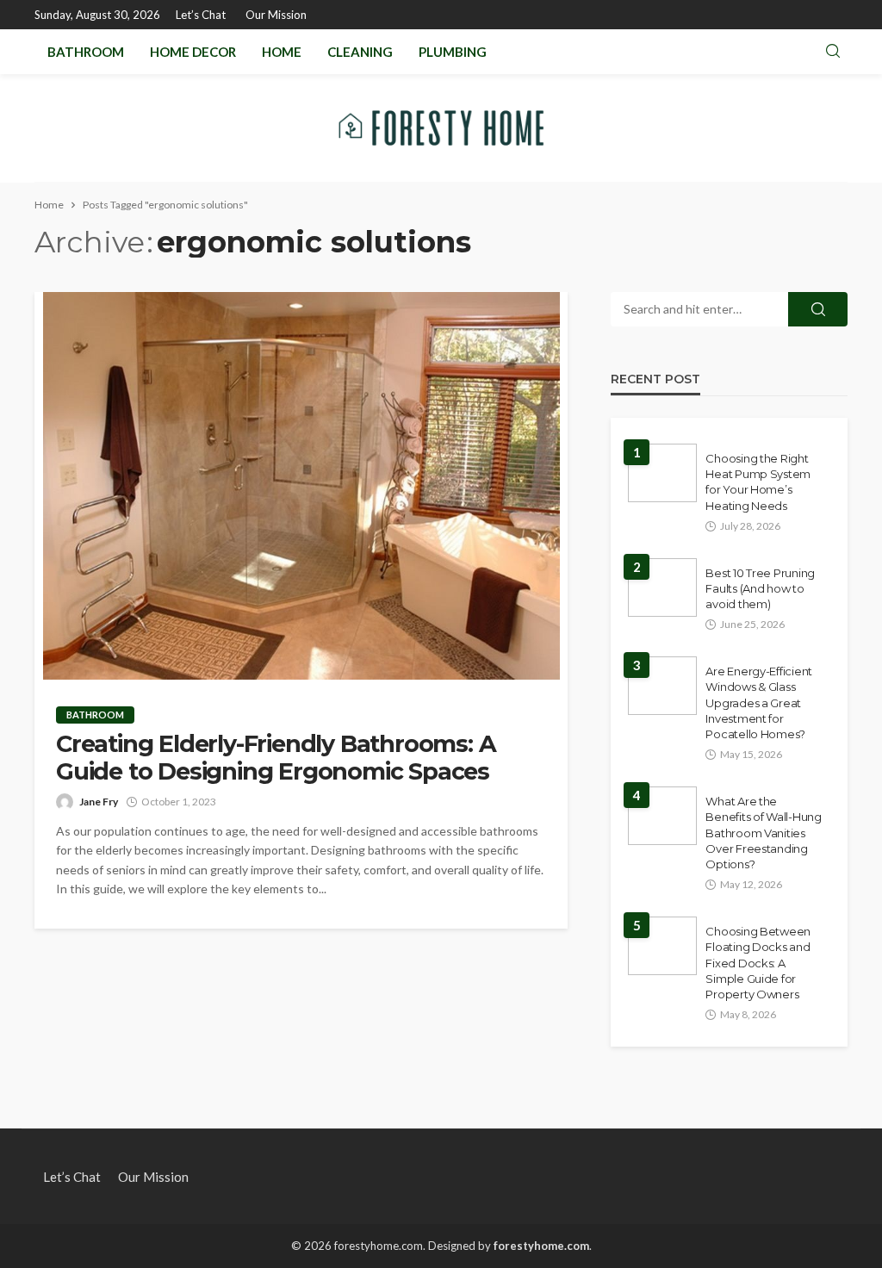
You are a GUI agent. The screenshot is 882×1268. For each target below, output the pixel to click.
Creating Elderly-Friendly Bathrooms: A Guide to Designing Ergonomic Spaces (275, 758)
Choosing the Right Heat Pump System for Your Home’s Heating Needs (758, 482)
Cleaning (360, 51)
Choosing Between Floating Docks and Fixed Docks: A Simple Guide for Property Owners (758, 962)
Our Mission (276, 15)
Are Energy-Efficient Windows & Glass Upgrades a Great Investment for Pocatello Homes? (758, 702)
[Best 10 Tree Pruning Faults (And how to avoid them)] (662, 587)
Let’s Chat (201, 15)
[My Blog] (441, 128)
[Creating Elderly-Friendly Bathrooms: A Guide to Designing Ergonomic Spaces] (301, 486)
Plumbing (453, 51)
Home (281, 51)
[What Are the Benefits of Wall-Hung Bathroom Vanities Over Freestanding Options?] (662, 815)
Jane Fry (98, 801)
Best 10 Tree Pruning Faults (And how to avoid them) (760, 588)
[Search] (833, 51)
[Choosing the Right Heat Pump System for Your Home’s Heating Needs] (662, 473)
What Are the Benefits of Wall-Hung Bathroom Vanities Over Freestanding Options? (763, 832)
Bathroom (85, 51)
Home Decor (193, 51)
